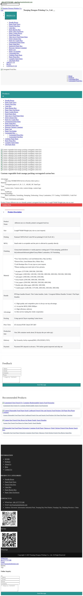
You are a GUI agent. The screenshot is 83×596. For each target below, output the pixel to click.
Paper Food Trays (14, 24)
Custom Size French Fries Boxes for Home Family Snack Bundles (22, 423)
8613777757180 (6, 560)
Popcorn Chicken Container (18, 48)
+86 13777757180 (7, 2)
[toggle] (54, 10)
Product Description (15, 212)
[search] (2, 6)
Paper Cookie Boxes (15, 33)
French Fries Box (14, 26)
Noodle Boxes (13, 22)
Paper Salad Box (14, 44)
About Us (8, 464)
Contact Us (11, 66)
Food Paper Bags (14, 35)
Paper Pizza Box (14, 57)
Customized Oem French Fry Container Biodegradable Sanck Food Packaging (25, 405)
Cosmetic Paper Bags (12, 142)
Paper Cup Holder (15, 51)
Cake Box (12, 28)
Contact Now (6, 205)
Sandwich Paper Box (15, 46)
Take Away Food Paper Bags (18, 37)
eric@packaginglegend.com (23, 2)
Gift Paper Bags (10, 144)
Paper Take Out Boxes (16, 31)
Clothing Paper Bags (15, 55)
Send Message (41, 385)
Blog (6, 467)
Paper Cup (12, 50)
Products (10, 15)
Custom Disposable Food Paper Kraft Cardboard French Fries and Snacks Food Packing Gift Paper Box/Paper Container (37, 415)
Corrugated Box (14, 53)
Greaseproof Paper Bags (16, 42)
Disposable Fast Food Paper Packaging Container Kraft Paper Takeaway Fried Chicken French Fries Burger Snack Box (37, 433)
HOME (7, 459)
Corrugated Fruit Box (16, 137)
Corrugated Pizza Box (16, 135)
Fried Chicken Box (15, 39)
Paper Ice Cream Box (16, 40)
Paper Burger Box (15, 30)
